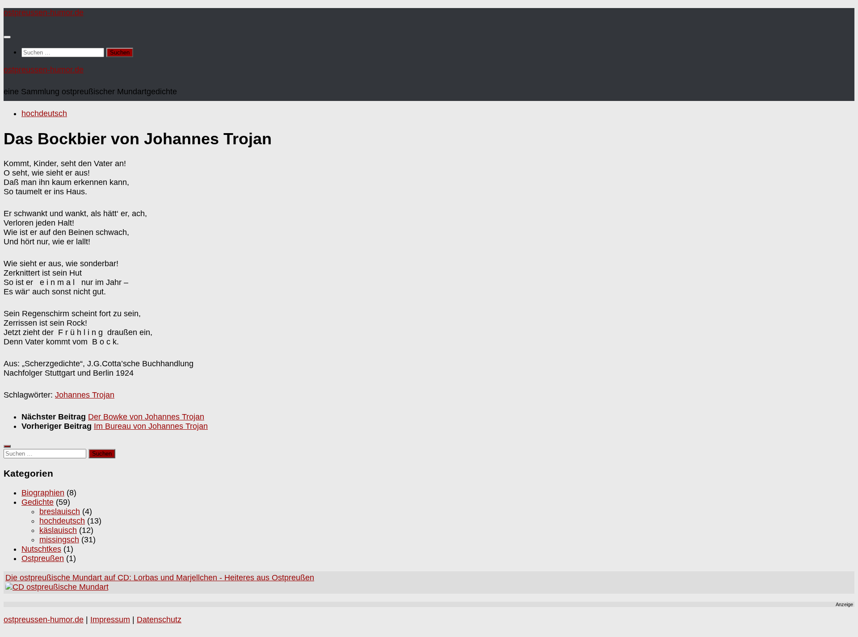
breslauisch (59, 511)
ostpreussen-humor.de (44, 12)
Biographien (42, 492)
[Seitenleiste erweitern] (7, 446)
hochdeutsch (44, 113)
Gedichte (37, 502)
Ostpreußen (42, 558)
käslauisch (58, 530)
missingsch (59, 539)
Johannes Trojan (84, 394)
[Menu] (7, 37)
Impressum (110, 619)
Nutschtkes (41, 549)
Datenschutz (159, 619)
